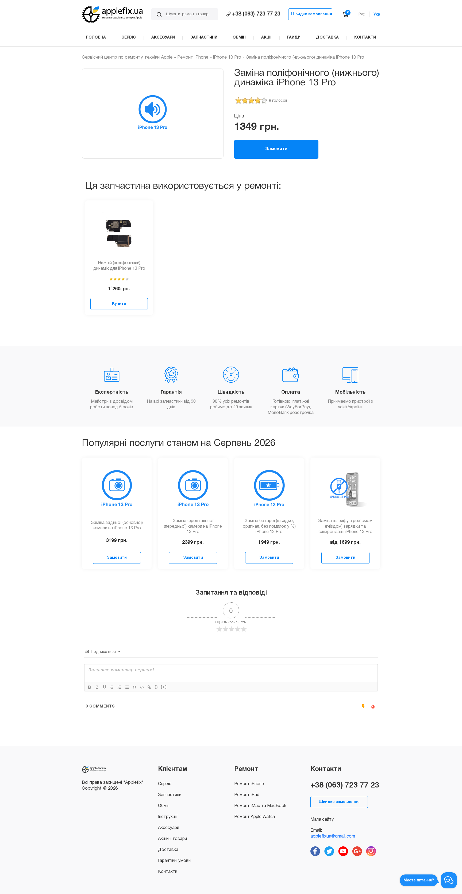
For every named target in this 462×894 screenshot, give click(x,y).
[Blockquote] (134, 687)
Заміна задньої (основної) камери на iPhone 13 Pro (117, 525)
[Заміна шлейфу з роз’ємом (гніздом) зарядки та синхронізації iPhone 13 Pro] (345, 489)
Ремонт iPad (246, 795)
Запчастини (169, 795)
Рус (362, 14)
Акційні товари (172, 839)
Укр (377, 14)
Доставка (168, 850)
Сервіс (164, 784)
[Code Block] (142, 687)
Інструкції (167, 817)
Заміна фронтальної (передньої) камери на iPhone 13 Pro (193, 526)
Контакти (167, 872)
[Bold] (89, 687)
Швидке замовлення (311, 14)
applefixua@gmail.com (332, 836)
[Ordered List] (119, 687)
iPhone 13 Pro (227, 57)
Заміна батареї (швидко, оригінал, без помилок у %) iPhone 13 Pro (269, 526)
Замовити (276, 149)
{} (156, 687)
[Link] (149, 687)
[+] (164, 687)
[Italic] (97, 687)
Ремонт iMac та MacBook (260, 806)
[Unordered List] (127, 687)
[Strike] (112, 687)
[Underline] (104, 687)
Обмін (164, 806)
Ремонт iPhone (192, 57)
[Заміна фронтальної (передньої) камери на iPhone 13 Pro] (193, 489)
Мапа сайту (322, 819)
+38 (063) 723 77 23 (256, 14)
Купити (119, 304)
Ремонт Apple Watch (254, 817)
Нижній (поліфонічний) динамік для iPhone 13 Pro (119, 266)
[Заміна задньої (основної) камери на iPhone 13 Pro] (116, 489)
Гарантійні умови (174, 861)
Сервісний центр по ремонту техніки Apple (127, 57)
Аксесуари (168, 828)
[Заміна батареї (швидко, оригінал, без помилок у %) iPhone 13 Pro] (269, 489)
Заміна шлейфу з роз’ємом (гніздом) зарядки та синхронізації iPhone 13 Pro (345, 526)
